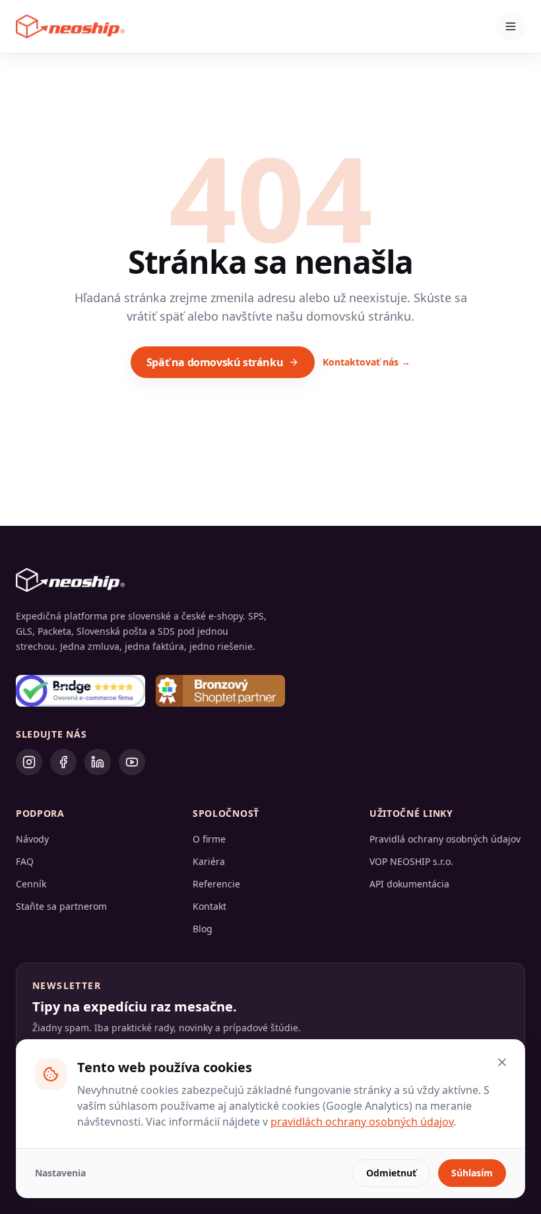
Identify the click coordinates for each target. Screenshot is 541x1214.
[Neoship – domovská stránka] (70, 26)
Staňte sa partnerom (61, 906)
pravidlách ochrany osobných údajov (361, 1121)
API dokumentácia (409, 884)
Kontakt (209, 906)
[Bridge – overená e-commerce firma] (80, 691)
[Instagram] (29, 762)
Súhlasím (472, 1172)
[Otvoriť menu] (510, 26)
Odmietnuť (391, 1172)
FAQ (25, 861)
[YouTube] (132, 762)
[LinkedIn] (97, 762)
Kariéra (209, 861)
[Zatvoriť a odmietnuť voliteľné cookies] (502, 1062)
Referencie (216, 884)
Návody (32, 839)
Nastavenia (60, 1172)
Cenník (31, 884)
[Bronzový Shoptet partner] (220, 691)
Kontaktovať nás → (366, 362)
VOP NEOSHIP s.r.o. (411, 861)
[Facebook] (63, 762)
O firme (209, 839)
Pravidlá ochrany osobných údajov (445, 839)
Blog (202, 928)
